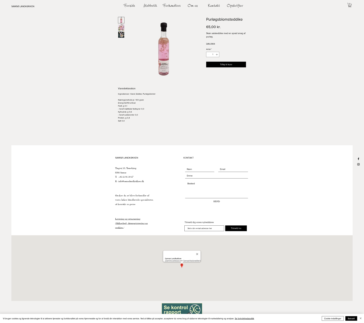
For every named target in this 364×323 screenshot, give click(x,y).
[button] (349, 5)
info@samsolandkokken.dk (131, 181)
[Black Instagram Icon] (358, 164)
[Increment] (217, 54)
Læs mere (210, 43)
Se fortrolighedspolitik (244, 318)
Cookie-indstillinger (332, 318)
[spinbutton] (212, 54)
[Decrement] (208, 54)
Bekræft (351, 318)
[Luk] (360, 318)
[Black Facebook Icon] (358, 158)
